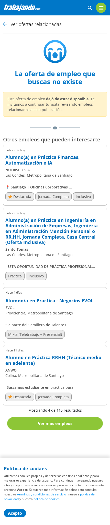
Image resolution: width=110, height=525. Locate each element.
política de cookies (47, 499)
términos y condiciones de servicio (41, 494)
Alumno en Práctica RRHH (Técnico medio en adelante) (53, 360)
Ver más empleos (55, 423)
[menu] (101, 8)
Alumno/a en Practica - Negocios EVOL (49, 301)
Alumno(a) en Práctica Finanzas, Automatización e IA (42, 160)
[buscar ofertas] (90, 8)
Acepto (15, 513)
